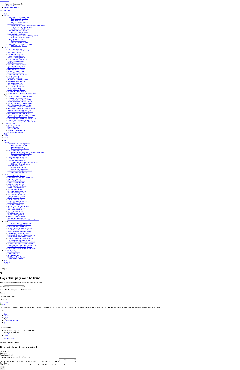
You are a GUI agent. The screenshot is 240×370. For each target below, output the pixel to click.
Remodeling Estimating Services (17, 74)
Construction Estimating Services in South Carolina (23, 118)
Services (6, 15)
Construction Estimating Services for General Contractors (28, 25)
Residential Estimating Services (17, 34)
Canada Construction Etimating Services (19, 98)
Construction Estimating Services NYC (19, 100)
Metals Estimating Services (15, 85)
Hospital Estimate (13, 127)
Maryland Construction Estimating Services (20, 117)
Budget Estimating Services (19, 19)
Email (2, 353)
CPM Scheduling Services (19, 46)
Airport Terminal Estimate (15, 132)
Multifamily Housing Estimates (20, 37)
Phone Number (4, 355)
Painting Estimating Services (16, 73)
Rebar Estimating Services (15, 78)
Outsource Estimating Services (20, 22)
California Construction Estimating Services (20, 112)
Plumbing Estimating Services (16, 71)
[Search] (23, 286)
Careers (6, 137)
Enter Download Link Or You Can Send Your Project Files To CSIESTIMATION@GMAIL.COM (29, 361)
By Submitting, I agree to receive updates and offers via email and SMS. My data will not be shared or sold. (34, 365)
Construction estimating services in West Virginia (22, 122)
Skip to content (4, 1)
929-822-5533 (4, 302)
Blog (5, 134)
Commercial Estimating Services (17, 30)
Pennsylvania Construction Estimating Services (21, 108)
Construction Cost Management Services (20, 44)
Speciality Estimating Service (16, 90)
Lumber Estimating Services (16, 61)
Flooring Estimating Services (19, 32)
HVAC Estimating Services (16, 86)
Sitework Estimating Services (16, 81)
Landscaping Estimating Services (17, 59)
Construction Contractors (15, 24)
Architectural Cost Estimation (20, 29)
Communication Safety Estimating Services (20, 51)
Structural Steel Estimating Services (18, 79)
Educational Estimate (14, 125)
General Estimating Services (16, 56)
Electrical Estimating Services (16, 54)
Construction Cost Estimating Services (19, 17)
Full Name (3, 351)
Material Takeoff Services (18, 41)
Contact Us (7, 135)
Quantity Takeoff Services (15, 39)
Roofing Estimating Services (16, 76)
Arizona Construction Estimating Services (20, 96)
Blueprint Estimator (17, 20)
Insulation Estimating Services (16, 58)
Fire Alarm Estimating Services (17, 91)
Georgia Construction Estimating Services (20, 103)
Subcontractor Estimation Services (21, 27)
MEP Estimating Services (15, 63)
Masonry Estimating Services (16, 68)
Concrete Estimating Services (16, 49)
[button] (120, 267)
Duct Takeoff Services (14, 52)
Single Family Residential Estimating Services (24, 36)
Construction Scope (9, 123)
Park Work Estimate (13, 129)
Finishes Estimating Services (16, 88)
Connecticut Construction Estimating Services (21, 115)
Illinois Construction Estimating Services (20, 105)
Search (2, 269)
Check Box (3, 363)
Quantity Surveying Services (19, 42)
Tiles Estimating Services (15, 83)
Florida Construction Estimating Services (20, 101)
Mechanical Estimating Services (17, 64)
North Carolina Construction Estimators (19, 107)
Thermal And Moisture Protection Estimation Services (23, 93)
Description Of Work (6, 357)
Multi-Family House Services (16, 130)
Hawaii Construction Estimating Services (20, 120)
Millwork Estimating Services (16, 66)
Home (5, 14)
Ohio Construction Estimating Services (19, 113)
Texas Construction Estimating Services (19, 110)
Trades (6, 47)
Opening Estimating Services (16, 69)
